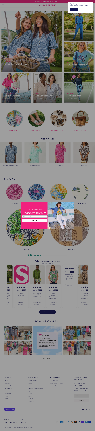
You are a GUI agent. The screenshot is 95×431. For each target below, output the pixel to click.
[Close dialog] (73, 203)
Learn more (74, 9)
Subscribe (34, 220)
